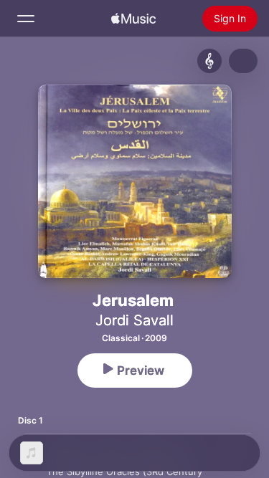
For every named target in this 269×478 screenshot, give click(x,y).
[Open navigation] (26, 18)
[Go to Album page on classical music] (209, 61)
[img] (133, 18)
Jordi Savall (134, 320)
